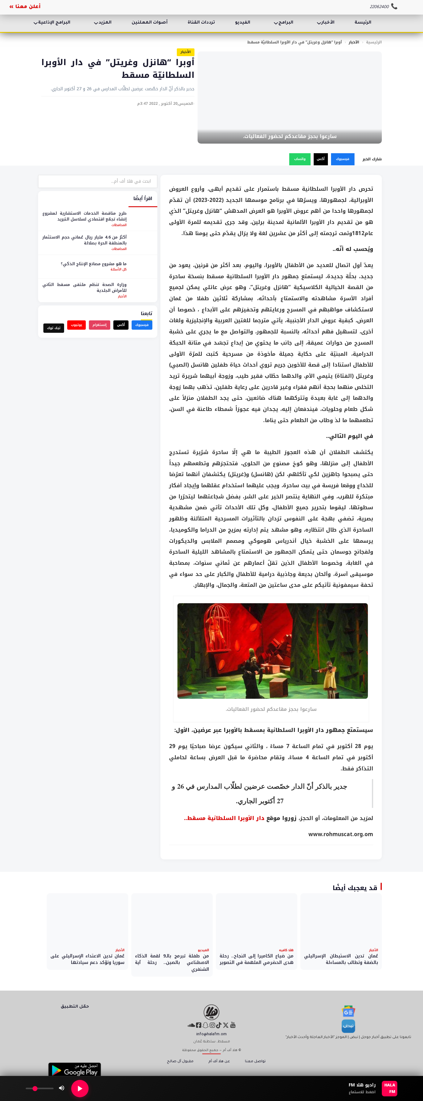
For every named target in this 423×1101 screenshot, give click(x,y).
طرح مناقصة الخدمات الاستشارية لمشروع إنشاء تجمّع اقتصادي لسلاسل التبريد (84, 216)
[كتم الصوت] (62, 1088)
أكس (321, 159)
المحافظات (119, 225)
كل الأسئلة (119, 270)
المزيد (104, 22)
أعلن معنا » (25, 7)
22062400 (379, 7)
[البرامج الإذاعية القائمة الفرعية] (35, 23)
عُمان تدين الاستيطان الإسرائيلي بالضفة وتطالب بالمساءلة (341, 959)
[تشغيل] (80, 1088)
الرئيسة (363, 22)
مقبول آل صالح (180, 1062)
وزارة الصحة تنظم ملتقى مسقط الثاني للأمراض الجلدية (84, 288)
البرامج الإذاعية (54, 22)
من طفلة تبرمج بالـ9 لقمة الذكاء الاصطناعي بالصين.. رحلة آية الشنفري (172, 963)
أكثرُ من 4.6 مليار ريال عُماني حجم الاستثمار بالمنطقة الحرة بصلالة (84, 240)
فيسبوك (342, 159)
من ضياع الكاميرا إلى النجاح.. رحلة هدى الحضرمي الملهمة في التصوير (257, 959)
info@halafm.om (211, 1034)
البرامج (285, 22)
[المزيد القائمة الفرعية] (96, 23)
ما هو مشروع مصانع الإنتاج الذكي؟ (94, 264)
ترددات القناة (201, 22)
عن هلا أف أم (219, 1062)
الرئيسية (374, 42)
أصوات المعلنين (150, 22)
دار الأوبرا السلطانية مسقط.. (224, 818)
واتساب (300, 159)
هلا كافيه (286, 950)
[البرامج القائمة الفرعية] (275, 23)
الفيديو (242, 22)
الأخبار (327, 22)
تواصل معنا (255, 1062)
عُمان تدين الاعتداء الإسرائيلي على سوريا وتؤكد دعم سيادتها (87, 959)
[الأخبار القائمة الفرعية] (318, 23)
